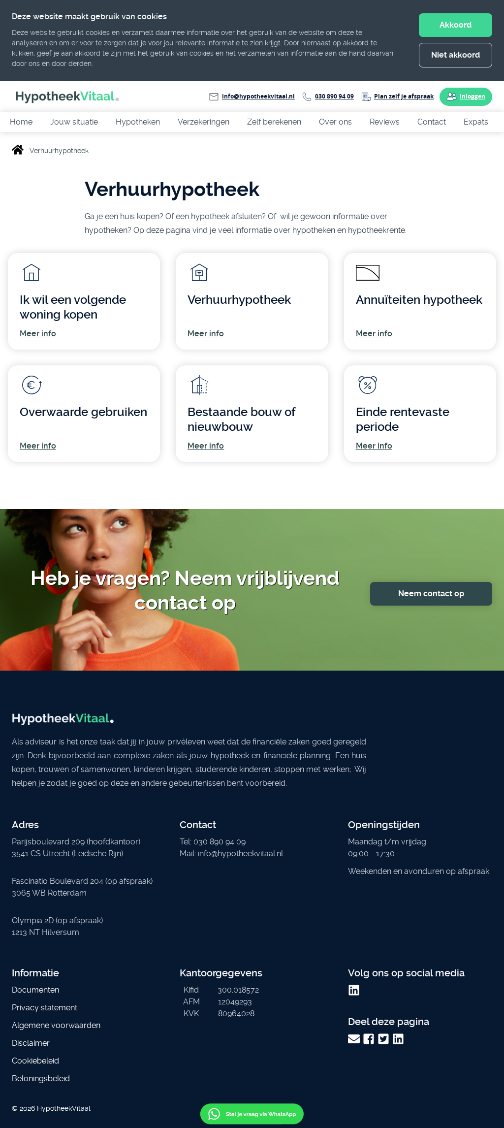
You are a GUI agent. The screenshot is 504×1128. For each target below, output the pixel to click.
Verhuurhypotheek (239, 300)
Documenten (35, 990)
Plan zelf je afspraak (404, 96)
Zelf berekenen (274, 122)
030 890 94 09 (334, 96)
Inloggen (472, 96)
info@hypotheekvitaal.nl (258, 96)
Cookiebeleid (35, 1060)
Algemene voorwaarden (56, 1025)
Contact (431, 122)
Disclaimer (31, 1043)
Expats (476, 122)
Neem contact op (431, 593)
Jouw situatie (74, 122)
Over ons (335, 122)
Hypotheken (138, 122)
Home (21, 122)
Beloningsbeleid (41, 1078)
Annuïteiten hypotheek (419, 300)
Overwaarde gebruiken (83, 412)
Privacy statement (44, 1007)
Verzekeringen (203, 122)
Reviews (385, 122)
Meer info (38, 333)
